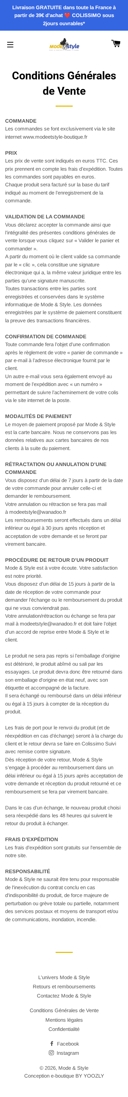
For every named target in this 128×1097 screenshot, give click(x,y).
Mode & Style (73, 1068)
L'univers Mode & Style (64, 977)
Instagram (67, 1053)
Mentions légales (64, 1020)
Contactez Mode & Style (64, 996)
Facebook (67, 1044)
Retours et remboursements (64, 986)
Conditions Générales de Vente (64, 1010)
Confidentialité (64, 1029)
